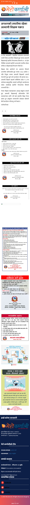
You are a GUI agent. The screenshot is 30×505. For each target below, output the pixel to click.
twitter (6, 487)
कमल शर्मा (13, 450)
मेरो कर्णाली (5, 32)
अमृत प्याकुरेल (12, 454)
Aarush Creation (15, 499)
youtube (7, 492)
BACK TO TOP (15, 503)
